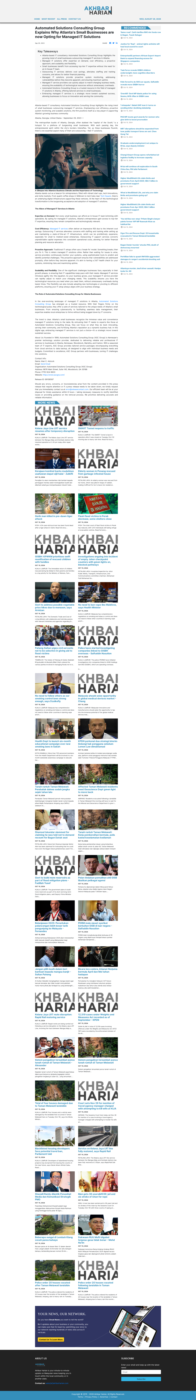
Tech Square (105, 196)
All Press (62, 19)
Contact (113, 1397)
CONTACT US (75, 19)
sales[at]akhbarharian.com (57, 1383)
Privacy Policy (91, 1397)
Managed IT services (59, 229)
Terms (80, 1397)
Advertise (104, 1397)
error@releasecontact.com (77, 389)
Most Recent (48, 19)
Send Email (45, 364)
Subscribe (141, 1379)
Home (37, 19)
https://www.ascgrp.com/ (54, 375)
